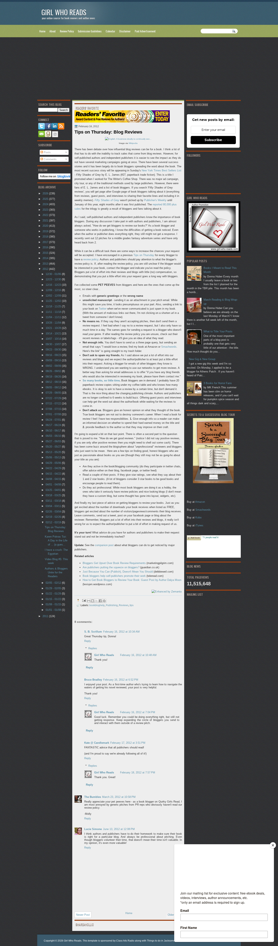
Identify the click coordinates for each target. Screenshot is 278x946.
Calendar (110, 31)
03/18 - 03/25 (54, 495)
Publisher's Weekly (155, 200)
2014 (46, 258)
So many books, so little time (101, 380)
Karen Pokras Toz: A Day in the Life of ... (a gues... (56, 540)
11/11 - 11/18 (54, 311)
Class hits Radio (125, 940)
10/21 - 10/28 (54, 328)
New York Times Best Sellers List (161, 170)
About (52, 31)
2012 (46, 268)
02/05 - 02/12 (54, 582)
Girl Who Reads (63, 12)
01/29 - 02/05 (54, 588)
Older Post (174, 914)
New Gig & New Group (202, 359)
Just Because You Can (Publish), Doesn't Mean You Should (118, 571)
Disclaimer (125, 31)
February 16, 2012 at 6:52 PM (120, 679)
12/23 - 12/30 (54, 279)
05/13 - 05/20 (54, 452)
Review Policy (67, 31)
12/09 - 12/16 (54, 290)
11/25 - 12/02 (54, 300)
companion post (104, 545)
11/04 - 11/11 (54, 317)
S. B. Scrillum (93, 631)
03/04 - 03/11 (54, 506)
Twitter (102, 308)
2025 (46, 198)
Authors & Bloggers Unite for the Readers (56, 572)
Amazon (200, 501)
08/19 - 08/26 (54, 376)
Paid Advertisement (145, 31)
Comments (50, 159)
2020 (46, 225)
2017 (46, 242)
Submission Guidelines (90, 31)
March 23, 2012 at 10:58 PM (119, 796)
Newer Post (83, 914)
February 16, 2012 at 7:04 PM (137, 712)
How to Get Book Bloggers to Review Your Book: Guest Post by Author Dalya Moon (132, 579)
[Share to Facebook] (100, 601)
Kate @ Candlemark (96, 742)
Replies (92, 648)
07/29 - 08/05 (54, 392)
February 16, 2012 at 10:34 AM (121, 631)
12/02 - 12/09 (54, 295)
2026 (46, 193)
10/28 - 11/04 (54, 322)
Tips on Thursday (144, 255)
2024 (46, 204)
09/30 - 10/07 (54, 344)
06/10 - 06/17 (54, 430)
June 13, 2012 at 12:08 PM (119, 829)
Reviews (123, 605)
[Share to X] (96, 601)
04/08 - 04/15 (54, 479)
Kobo (198, 517)
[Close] (273, 845)
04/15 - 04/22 (54, 473)
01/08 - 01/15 (54, 604)
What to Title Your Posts (218, 331)
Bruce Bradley (93, 679)
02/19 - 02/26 (54, 516)
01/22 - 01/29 (54, 593)
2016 (46, 247)
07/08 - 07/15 (54, 409)
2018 (46, 236)
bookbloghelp (97, 605)
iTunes (199, 525)
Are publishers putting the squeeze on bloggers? (111, 567)
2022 (46, 215)
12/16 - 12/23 (54, 284)
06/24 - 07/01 (54, 419)
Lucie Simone (93, 829)
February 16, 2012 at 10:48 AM (138, 655)
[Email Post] (84, 600)
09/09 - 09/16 (54, 360)
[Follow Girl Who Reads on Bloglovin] (55, 178)
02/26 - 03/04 (54, 511)
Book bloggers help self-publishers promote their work (114, 575)
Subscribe (213, 140)
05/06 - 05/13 (54, 457)
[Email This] (89, 601)
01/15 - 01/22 (54, 599)
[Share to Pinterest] (104, 601)
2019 (46, 231)
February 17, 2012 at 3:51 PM (127, 742)
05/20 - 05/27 (54, 446)
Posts (47, 152)
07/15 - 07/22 (54, 403)
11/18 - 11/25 (54, 306)
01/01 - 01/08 (54, 609)
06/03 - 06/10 (54, 435)
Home (42, 31)
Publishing (112, 605)
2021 (46, 220)
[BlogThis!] (93, 601)
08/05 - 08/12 (54, 387)
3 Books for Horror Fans (218, 383)
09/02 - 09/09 (54, 365)
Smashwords (203, 509)
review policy (90, 259)
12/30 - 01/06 (54, 274)
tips (132, 605)
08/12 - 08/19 (54, 381)
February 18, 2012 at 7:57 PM (137, 772)
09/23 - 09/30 (54, 349)
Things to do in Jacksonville (162, 940)
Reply (87, 641)
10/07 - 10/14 (54, 338)
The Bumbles (92, 796)
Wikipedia (133, 143)
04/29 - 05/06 (54, 462)
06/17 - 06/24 (54, 425)
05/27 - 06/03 (54, 441)
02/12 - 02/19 (54, 522)
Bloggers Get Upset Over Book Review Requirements (114, 563)
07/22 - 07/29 (54, 398)
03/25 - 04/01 (54, 490)
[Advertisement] (139, 69)
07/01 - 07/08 (54, 414)
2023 (46, 209)
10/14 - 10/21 (54, 333)
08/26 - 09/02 (54, 371)
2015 (46, 252)
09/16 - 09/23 (54, 355)
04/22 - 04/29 (54, 468)
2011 (46, 616)
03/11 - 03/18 (54, 500)
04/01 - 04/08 (54, 484)
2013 (46, 263)
